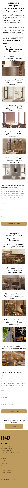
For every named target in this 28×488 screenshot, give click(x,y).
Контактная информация (8, 479)
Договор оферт (5, 482)
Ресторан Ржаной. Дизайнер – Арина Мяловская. (13, 191)
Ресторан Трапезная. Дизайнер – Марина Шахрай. (14, 385)
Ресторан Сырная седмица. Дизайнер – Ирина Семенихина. (13, 379)
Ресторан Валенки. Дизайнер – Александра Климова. (14, 381)
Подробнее (14, 426)
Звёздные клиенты (6, 465)
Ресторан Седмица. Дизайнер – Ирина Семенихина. (14, 193)
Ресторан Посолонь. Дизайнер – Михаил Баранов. (13, 189)
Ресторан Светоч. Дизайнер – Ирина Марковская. (13, 195)
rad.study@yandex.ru (6, 448)
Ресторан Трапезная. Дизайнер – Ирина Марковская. (14, 383)
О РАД (3, 461)
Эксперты (4, 463)
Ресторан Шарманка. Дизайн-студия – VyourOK (13, 376)
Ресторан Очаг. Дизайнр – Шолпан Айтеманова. (13, 197)
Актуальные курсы (6, 472)
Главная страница (6, 458)
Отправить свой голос (14, 223)
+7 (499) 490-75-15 (6, 450)
